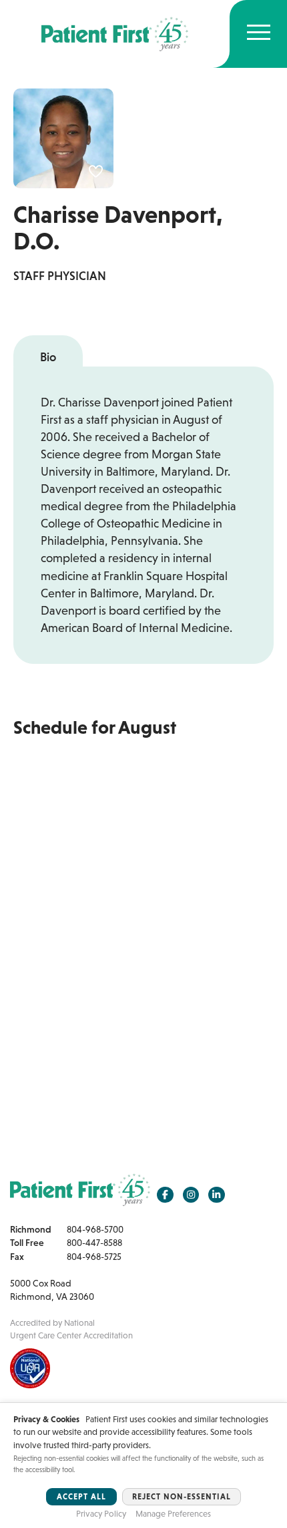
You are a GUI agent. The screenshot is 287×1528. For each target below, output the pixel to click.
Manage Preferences (173, 1513)
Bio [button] (48, 357)
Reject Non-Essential (181, 1496)
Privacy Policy (101, 1513)
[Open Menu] (258, 34)
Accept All (81, 1496)
